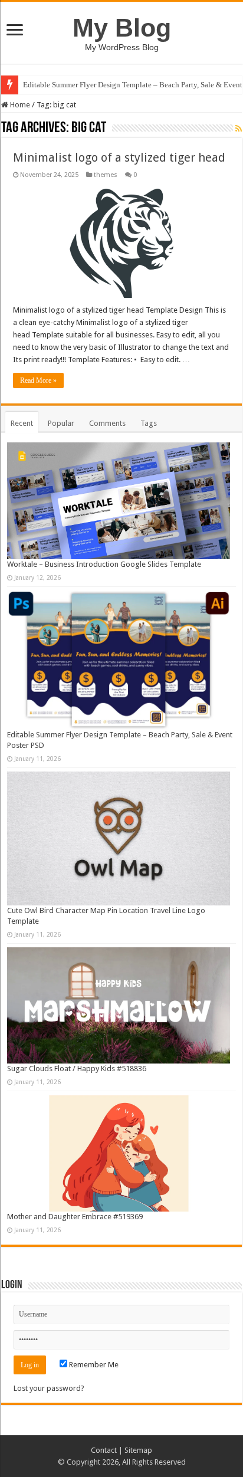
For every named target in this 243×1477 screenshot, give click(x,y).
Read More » (38, 380)
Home (19, 104)
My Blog (122, 28)
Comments (107, 423)
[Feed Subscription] (238, 128)
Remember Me (93, 1364)
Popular (61, 423)
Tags (148, 423)
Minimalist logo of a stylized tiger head (119, 157)
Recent (22, 423)
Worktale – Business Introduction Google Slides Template (104, 564)
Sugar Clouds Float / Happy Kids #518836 (76, 1068)
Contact (104, 1450)
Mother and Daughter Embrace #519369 (75, 1216)
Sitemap (138, 1450)
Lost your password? (49, 1388)
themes (105, 175)
